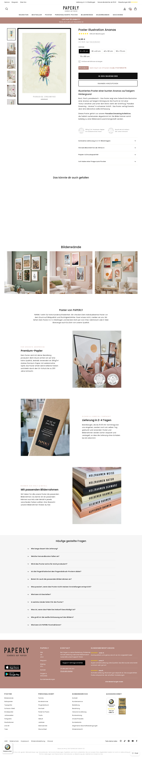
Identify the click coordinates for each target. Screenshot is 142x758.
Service (6, 2)
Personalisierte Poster (66, 15)
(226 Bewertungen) (97, 34)
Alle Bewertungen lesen (114, 682)
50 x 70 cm (120, 51)
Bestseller (37, 15)
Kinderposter (8, 712)
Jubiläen (41, 722)
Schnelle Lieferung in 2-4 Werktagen (94, 141)
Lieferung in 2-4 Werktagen (85, 2)
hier (48, 505)
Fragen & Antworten (43, 675)
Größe (81, 47)
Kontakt (43, 670)
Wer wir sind (41, 654)
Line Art (6, 726)
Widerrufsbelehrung (38, 741)
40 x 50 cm (108, 51)
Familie (40, 698)
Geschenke (118, 15)
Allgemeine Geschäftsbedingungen (85, 726)
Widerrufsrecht (77, 729)
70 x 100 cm (85, 56)
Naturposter (8, 701)
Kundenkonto (76, 722)
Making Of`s (42, 665)
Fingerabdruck (43, 705)
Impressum (25, 741)
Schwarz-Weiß (9, 708)
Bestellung (76, 705)
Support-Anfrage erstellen (73, 663)
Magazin (15, 2)
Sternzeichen (42, 726)
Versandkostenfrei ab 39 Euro (91, 148)
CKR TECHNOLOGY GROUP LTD (75, 748)
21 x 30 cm (84, 51)
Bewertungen (124, 2)
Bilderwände (87, 15)
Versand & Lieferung (79, 712)
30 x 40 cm (96, 51)
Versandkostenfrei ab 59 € (107, 2)
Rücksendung (77, 715)
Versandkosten (94, 42)
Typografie (8, 705)
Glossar (50, 741)
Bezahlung (76, 708)
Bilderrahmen (102, 15)
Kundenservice (77, 701)
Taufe (40, 715)
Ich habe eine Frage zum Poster (92, 161)
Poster (48, 15)
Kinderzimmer (43, 701)
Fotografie (8, 719)
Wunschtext (42, 729)
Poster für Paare (43, 712)
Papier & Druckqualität (88, 155)
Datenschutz (14, 741)
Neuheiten (23, 15)
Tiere (6, 729)
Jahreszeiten (8, 715)
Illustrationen (9, 722)
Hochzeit (41, 708)
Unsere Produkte (77, 719)
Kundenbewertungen (47, 679)
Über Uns (23, 2)
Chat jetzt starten (66, 671)
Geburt (40, 719)
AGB (5, 741)
